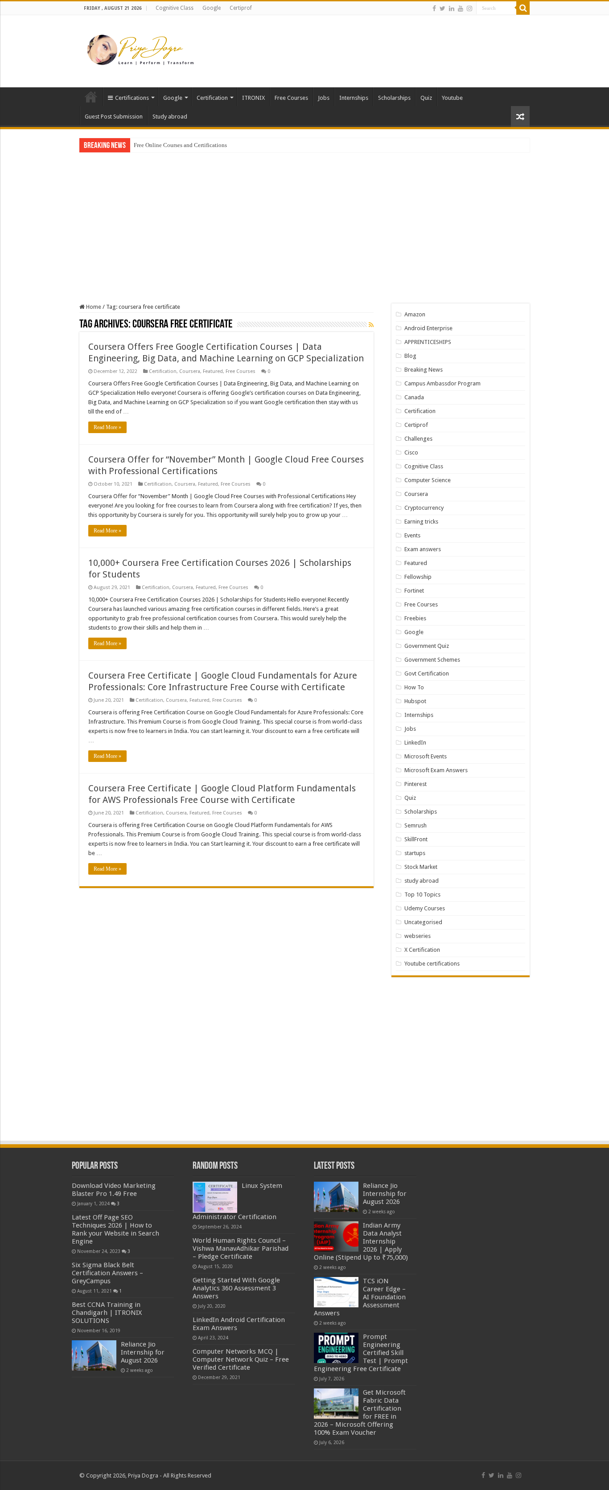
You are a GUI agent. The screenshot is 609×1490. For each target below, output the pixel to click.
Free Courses (291, 97)
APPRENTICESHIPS (427, 342)
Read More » (107, 427)
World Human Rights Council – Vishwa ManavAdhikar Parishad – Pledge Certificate (240, 1248)
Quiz (426, 97)
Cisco (411, 452)
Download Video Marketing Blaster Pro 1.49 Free (114, 1190)
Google (211, 8)
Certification (212, 97)
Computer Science (427, 480)
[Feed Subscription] (371, 324)
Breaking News (423, 369)
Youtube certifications (432, 963)
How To (414, 687)
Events (412, 535)
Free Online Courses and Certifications (180, 145)
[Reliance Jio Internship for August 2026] (94, 1355)
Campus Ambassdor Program (442, 383)
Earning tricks (421, 521)
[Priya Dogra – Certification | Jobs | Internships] (142, 49)
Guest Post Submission (114, 116)
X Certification (422, 949)
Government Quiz (426, 646)
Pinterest (415, 784)
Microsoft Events (425, 756)
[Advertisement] (360, 44)
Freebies (415, 618)
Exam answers (422, 549)
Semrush (415, 825)
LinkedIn (415, 742)
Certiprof (241, 8)
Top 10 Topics (422, 894)
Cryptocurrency (424, 507)
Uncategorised (423, 922)
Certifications (132, 97)
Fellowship (418, 576)
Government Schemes (432, 659)
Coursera (189, 371)
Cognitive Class (174, 8)
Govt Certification (426, 673)
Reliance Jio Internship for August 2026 (143, 1352)
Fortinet (414, 590)
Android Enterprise (428, 328)
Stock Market (420, 867)
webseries (417, 936)
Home (91, 96)
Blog (410, 355)
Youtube (452, 97)
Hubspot (415, 701)
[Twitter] (442, 8)
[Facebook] (434, 8)
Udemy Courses (424, 908)
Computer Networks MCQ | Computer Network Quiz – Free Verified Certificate (241, 1359)
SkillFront (416, 839)
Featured (213, 371)
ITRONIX (253, 97)
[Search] (523, 8)
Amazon (414, 314)
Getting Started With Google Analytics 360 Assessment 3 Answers (236, 1288)
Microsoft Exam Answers (436, 770)
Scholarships (394, 97)
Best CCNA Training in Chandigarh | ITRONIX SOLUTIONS (107, 1313)
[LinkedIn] (451, 8)
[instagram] (469, 8)
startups (414, 853)
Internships (353, 97)
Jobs (323, 97)
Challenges (418, 438)
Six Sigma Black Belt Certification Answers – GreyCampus (107, 1273)
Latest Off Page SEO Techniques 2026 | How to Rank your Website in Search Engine (115, 1229)
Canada (414, 397)
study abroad (421, 880)
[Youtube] (460, 8)
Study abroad (169, 116)
